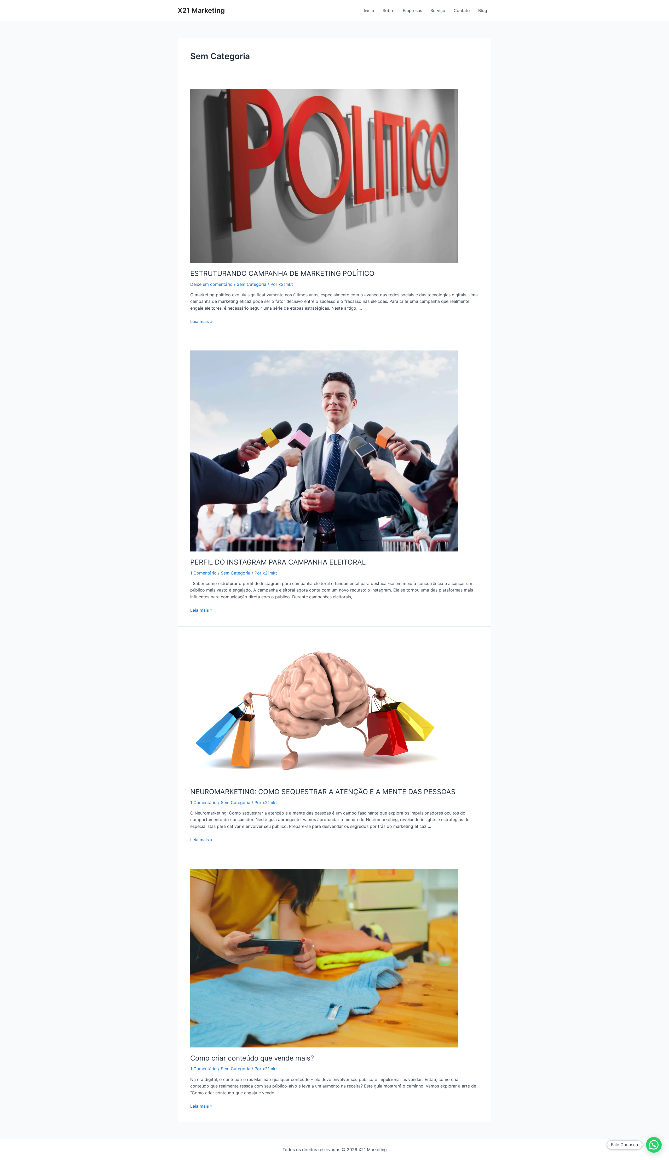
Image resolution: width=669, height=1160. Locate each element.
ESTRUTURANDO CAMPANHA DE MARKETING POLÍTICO (282, 273)
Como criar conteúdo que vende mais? (252, 1058)
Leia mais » (201, 321)
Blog (482, 10)
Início (369, 10)
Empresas (412, 10)
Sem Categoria (251, 284)
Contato (462, 10)
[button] (654, 1145)
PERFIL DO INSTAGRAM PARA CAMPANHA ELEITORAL (278, 562)
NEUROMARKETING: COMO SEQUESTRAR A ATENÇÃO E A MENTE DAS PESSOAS (322, 792)
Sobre (388, 10)
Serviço (437, 10)
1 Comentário (203, 573)
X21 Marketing (201, 10)
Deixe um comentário (211, 284)
